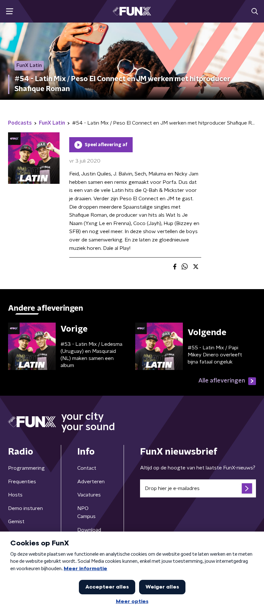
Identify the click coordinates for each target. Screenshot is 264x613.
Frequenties (22, 481)
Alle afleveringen (221, 381)
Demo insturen (25, 508)
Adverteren (91, 481)
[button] (9, 11)
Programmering (26, 468)
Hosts (15, 494)
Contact (86, 468)
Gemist (16, 521)
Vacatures (89, 494)
